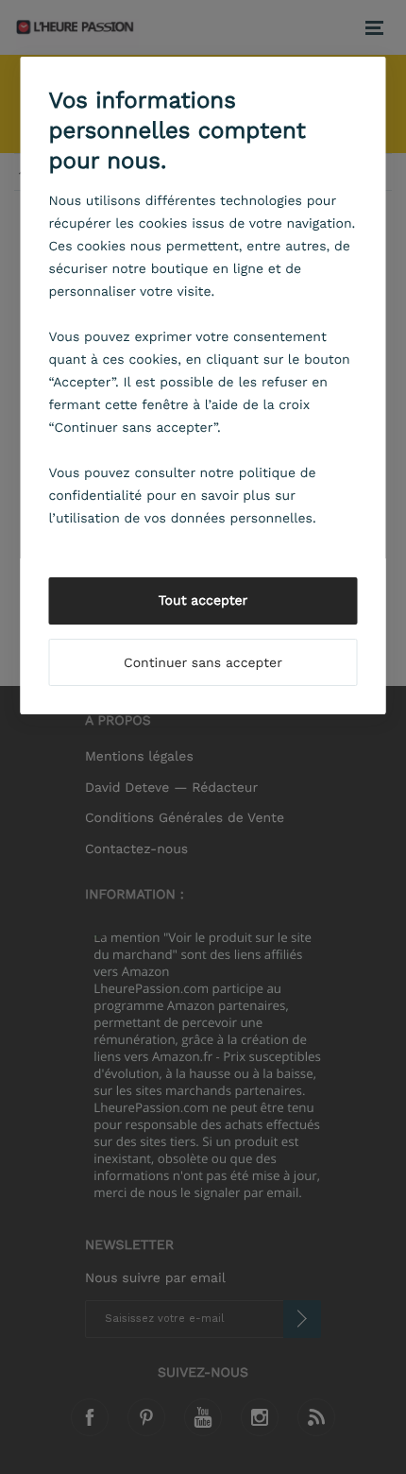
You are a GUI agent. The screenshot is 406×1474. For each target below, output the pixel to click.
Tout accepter (203, 600)
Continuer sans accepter (203, 663)
